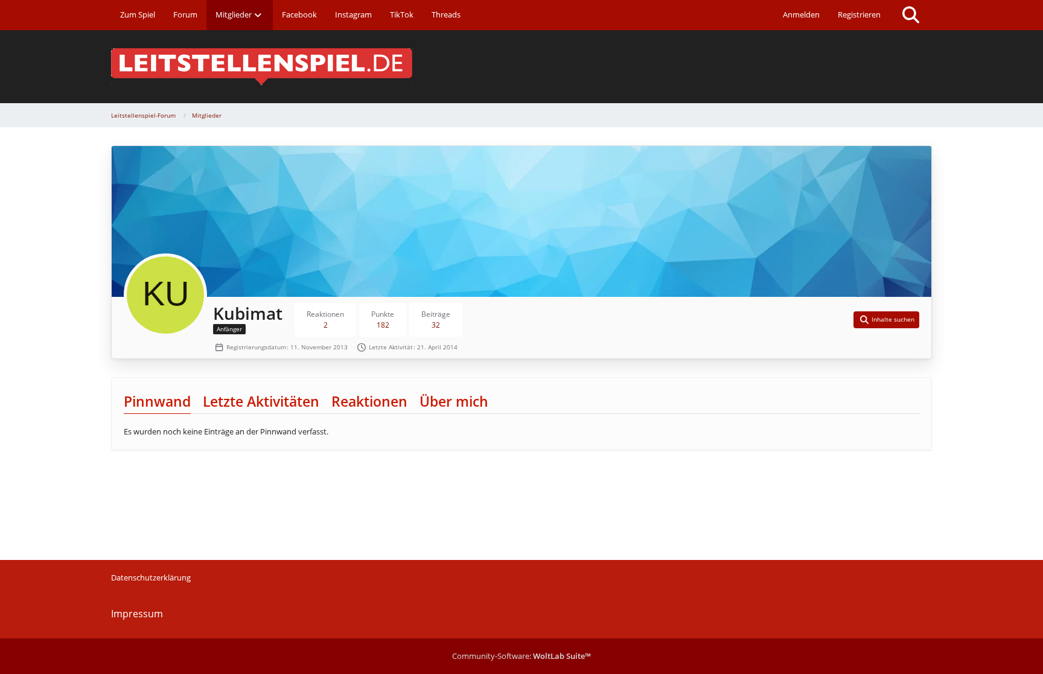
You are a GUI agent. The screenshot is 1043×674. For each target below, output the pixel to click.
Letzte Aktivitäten (261, 401)
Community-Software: (521, 655)
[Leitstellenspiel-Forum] (521, 66)
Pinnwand (157, 401)
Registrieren (859, 14)
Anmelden (801, 14)
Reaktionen (369, 401)
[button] (886, 319)
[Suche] (911, 15)
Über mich (453, 401)
